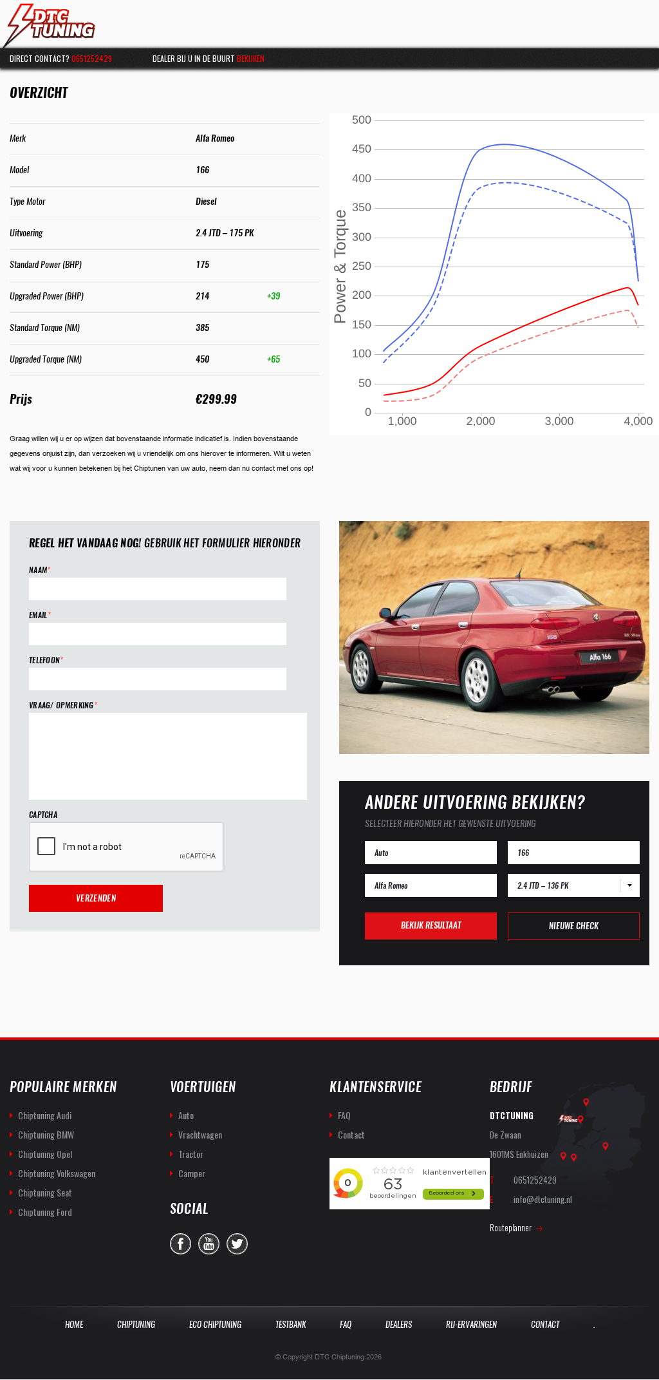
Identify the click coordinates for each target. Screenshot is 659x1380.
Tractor (190, 1153)
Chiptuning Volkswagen (56, 1173)
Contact (351, 1134)
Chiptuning (136, 1324)
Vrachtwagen (200, 1134)
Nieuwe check (574, 925)
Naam (40, 570)
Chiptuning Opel (45, 1153)
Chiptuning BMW (46, 1134)
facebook (180, 1243)
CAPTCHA (43, 815)
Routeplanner (511, 1227)
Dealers (398, 1324)
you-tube (208, 1243)
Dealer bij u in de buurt (209, 58)
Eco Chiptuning (215, 1324)
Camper (191, 1173)
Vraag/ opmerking (63, 705)
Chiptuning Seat (45, 1192)
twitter (237, 1243)
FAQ (344, 1115)
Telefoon (46, 660)
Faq (345, 1324)
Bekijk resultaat (431, 925)
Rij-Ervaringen (471, 1324)
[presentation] (127, 847)
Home (74, 1324)
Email (40, 615)
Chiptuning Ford (45, 1211)
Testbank (290, 1324)
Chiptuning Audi (44, 1115)
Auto (186, 1115)
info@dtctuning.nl (543, 1199)
